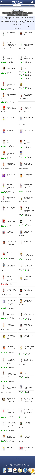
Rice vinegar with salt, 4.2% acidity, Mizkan (11, 449)
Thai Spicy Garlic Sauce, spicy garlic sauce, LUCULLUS (11, 326)
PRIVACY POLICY (29, 460)
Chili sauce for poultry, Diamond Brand (28, 165)
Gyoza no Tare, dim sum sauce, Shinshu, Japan (28, 361)
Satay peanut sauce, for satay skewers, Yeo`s (28, 142)
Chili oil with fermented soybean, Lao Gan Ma (28, 290)
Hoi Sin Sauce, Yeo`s (29, 152)
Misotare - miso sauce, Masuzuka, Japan (28, 387)
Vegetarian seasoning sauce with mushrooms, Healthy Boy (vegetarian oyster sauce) (8, 45)
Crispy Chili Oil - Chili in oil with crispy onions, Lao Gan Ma (11, 243)
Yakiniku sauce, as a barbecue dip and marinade (28, 186)
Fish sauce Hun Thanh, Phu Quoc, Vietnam (28, 278)
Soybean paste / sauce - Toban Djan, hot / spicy (11, 68)
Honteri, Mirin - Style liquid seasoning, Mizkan (28, 449)
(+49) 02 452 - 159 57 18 (17, 460)
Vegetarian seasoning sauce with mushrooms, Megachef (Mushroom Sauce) (26, 45)
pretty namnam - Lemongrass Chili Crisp (11, 337)
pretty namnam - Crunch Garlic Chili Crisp (28, 326)
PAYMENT (6, 460)
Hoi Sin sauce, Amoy (28, 220)
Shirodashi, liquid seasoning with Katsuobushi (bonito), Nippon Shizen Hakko (8, 374)
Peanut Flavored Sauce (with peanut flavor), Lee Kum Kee (28, 254)
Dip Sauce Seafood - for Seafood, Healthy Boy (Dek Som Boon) (29, 265)
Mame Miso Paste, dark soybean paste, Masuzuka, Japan (11, 400)
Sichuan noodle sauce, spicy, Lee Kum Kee (11, 153)
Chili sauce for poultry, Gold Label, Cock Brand (11, 84)
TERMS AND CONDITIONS (29, 461)
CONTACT (6, 461)
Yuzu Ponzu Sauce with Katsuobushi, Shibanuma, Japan (28, 400)
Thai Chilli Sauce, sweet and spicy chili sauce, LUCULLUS (11, 290)
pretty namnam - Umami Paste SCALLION (27, 424)
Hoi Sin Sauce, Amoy (28, 117)
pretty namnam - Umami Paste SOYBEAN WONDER (11, 436)
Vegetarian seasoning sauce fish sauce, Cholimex (29, 314)
